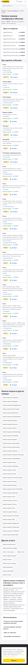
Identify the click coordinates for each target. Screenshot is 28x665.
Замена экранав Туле (9, 508)
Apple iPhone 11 (8, 35)
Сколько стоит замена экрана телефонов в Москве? (13, 622)
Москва (20, 1)
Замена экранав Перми (9, 473)
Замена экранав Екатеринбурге (12, 416)
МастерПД (6, 139)
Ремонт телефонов (12, 10)
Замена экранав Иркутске (10, 424)
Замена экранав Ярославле (11, 534)
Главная (3, 10)
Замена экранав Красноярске (11, 447)
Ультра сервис (7, 81)
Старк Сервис (7, 97)
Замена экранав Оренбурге (11, 466)
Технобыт (6, 126)
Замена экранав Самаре (10, 485)
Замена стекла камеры (9, 563)
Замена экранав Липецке (10, 451)
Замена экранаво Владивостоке (12, 405)
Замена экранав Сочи (9, 496)
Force (4, 64)
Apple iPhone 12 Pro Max (10, 52)
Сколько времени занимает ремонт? (12, 628)
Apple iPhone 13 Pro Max (10, 55)
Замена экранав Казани (10, 428)
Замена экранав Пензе (9, 470)
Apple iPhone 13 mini (9, 45)
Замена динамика (8, 567)
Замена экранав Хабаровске (11, 523)
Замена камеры (7, 559)
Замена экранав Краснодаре (11, 443)
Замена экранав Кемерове (10, 435)
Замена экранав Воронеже (10, 412)
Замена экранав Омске (9, 462)
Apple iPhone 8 (7, 32)
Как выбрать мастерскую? (12, 636)
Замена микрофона (8, 571)
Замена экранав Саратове (10, 492)
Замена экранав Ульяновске (11, 515)
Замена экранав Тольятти (10, 500)
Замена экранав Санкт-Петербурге (13, 489)
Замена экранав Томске (10, 504)
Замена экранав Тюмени (10, 512)
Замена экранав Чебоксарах (11, 527)
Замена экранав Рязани (10, 481)
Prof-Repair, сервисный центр (12, 153)
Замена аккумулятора (9, 544)
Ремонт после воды (8, 552)
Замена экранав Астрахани (10, 397)
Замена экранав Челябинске (11, 531)
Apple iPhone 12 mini (9, 39)
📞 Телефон (14, 77)
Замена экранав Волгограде (11, 409)
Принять (14, 660)
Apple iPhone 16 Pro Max (10, 49)
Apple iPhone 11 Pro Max (10, 42)
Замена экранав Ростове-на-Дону (12, 477)
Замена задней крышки (9, 555)
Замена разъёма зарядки (10, 548)
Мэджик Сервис (7, 112)
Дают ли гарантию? (10, 632)
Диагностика (21, 552)
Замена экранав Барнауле (10, 401)
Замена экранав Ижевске (10, 420)
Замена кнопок (7, 574)
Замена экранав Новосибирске (12, 458)
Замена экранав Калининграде (12, 432)
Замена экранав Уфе (9, 519)
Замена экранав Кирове (10, 439)
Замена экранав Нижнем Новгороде (13, 454)
